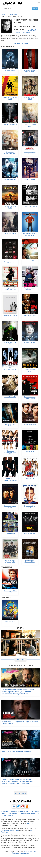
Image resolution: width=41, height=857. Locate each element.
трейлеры (4, 811)
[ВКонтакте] (14, 806)
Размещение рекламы (20, 853)
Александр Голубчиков (10, 830)
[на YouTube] (22, 806)
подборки (13, 813)
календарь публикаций (30, 813)
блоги (37, 811)
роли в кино (31, 30)
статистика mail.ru (8, 815)
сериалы (29, 811)
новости (13, 811)
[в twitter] (18, 806)
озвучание (26, 32)
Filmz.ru (30, 823)
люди (3, 813)
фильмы (21, 811)
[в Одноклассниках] (27, 806)
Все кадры (20, 660)
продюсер (17, 32)
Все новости (21, 793)
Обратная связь (29, 851)
